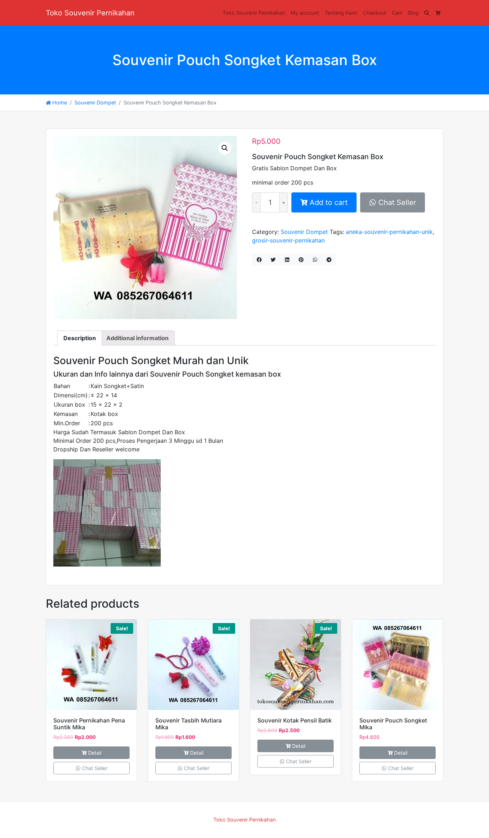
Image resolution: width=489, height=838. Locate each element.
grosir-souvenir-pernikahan (288, 240)
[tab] (79, 338)
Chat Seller (396, 202)
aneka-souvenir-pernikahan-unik (389, 231)
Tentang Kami (341, 13)
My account (305, 13)
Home (59, 102)
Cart (397, 13)
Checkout (374, 13)
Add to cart (329, 202)
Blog (413, 13)
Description (79, 338)
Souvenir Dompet (95, 102)
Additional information (137, 338)
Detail (94, 753)
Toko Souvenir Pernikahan (90, 13)
